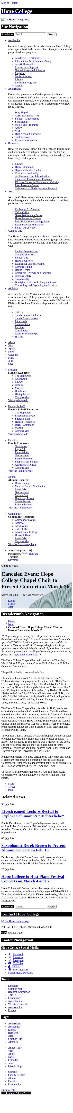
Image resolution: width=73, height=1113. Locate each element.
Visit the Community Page (22, 544)
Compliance (14, 998)
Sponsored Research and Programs (33, 179)
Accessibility (15, 1007)
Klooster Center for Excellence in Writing (37, 182)
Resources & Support (26, 67)
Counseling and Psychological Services (36, 285)
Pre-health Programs (26, 82)
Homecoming (22, 483)
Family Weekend (24, 458)
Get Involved (22, 455)
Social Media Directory (20, 972)
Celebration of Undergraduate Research (36, 188)
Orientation (21, 446)
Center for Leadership (26, 173)
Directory (13, 559)
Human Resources (25, 421)
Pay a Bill (20, 449)
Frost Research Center (27, 185)
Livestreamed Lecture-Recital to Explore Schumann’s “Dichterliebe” (32, 813)
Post (10, 789)
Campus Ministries (25, 254)
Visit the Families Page (20, 470)
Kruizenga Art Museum (27, 209)
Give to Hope (15, 1066)
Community (14, 513)
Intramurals (21, 321)
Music (11, 603)
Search (51, 34)
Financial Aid (22, 452)
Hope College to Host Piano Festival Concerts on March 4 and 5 (32, 878)
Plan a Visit (21, 489)
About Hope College (26, 532)
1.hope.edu (21, 378)
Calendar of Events (25, 519)
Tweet (11, 786)
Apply (18, 127)
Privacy (12, 1010)
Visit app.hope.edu (18, 400)
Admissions (14, 88)
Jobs (10, 360)
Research (13, 143)
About (11, 342)
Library (19, 79)
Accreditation (15, 1001)
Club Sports (21, 330)
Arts (10, 191)
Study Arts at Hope (25, 227)
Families (12, 440)
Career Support (23, 501)
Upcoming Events (24, 498)
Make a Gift (21, 495)
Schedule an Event (25, 415)
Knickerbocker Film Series (29, 224)
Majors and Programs (26, 124)
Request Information (26, 140)
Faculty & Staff (16, 406)
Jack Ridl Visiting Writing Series (32, 221)
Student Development (26, 251)
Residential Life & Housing (29, 263)
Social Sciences (23, 76)
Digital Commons (24, 167)
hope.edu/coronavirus (25, 654)
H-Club (19, 336)
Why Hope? (21, 112)
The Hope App (23, 375)
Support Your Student (26, 461)
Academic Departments (27, 58)
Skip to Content (9, 2)
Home (11, 621)
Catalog (19, 85)
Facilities (19, 327)
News (11, 351)
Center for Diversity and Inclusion (33, 272)
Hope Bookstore (24, 260)
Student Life (21, 257)
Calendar (13, 354)
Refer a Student (23, 504)
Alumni (12, 476)
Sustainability (22, 279)
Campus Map (22, 397)
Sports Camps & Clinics (28, 315)
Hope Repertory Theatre (28, 218)
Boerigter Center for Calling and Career (36, 282)
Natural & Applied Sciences (30, 70)
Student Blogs (22, 137)
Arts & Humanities (25, 64)
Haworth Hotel (23, 535)
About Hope (15, 1047)
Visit (17, 130)
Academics (14, 40)
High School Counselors (28, 133)
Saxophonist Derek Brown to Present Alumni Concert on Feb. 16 (33, 847)
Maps (11, 357)
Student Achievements (27, 118)
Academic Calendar (25, 464)
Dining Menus (22, 394)
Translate (33, 553)
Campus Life (15, 230)
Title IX (12, 994)
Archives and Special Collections (32, 176)
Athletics (13, 288)
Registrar (20, 73)
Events (11, 600)
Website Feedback (18, 1004)
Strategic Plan (22, 418)
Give (10, 363)
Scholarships (22, 121)
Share (11, 783)
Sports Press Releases (26, 318)
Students (12, 369)
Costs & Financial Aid (27, 115)
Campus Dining (23, 266)
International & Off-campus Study (33, 61)
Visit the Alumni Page (20, 507)
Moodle (19, 388)
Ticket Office (22, 212)
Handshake (21, 391)
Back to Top (8, 1089)
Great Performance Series (28, 215)
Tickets (19, 312)
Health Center (22, 269)
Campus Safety (23, 276)
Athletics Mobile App (26, 333)
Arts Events (21, 525)
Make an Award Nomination (30, 486)
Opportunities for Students (29, 170)
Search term (7, 34)
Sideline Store (22, 324)
